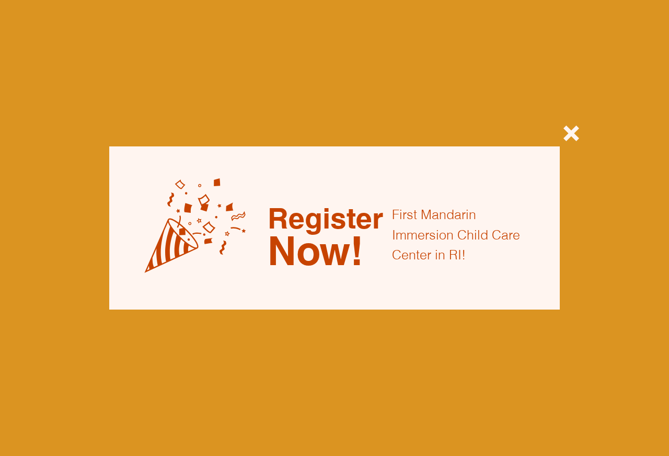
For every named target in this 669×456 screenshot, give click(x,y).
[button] (571, 133)
